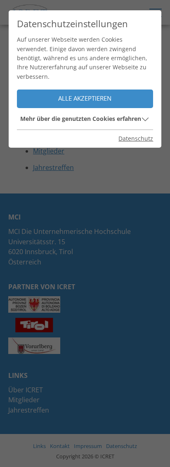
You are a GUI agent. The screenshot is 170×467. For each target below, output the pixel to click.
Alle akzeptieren (84, 98)
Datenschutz (135, 138)
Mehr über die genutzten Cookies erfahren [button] (80, 119)
